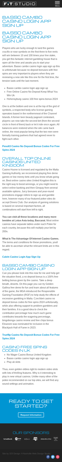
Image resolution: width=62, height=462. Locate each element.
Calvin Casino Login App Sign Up (21, 257)
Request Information (31, 415)
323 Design (14, 453)
